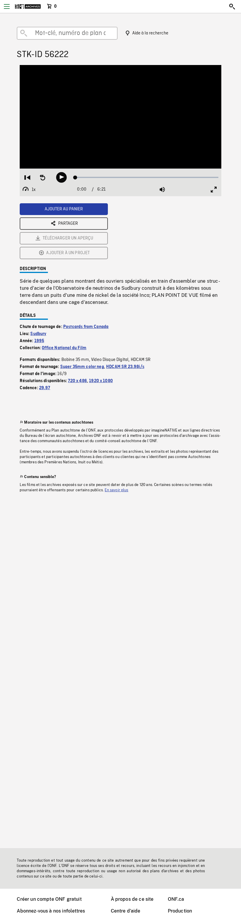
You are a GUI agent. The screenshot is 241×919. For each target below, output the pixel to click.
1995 (39, 341)
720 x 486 (77, 381)
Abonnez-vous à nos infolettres (51, 911)
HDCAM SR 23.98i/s (125, 366)
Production (180, 911)
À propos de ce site (132, 899)
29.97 (44, 388)
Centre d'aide (125, 911)
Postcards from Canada (85, 326)
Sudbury (38, 334)
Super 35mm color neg (82, 366)
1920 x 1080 (101, 381)
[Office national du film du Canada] (28, 6)
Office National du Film (64, 348)
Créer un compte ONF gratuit (49, 899)
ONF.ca (176, 899)
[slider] (147, 177)
